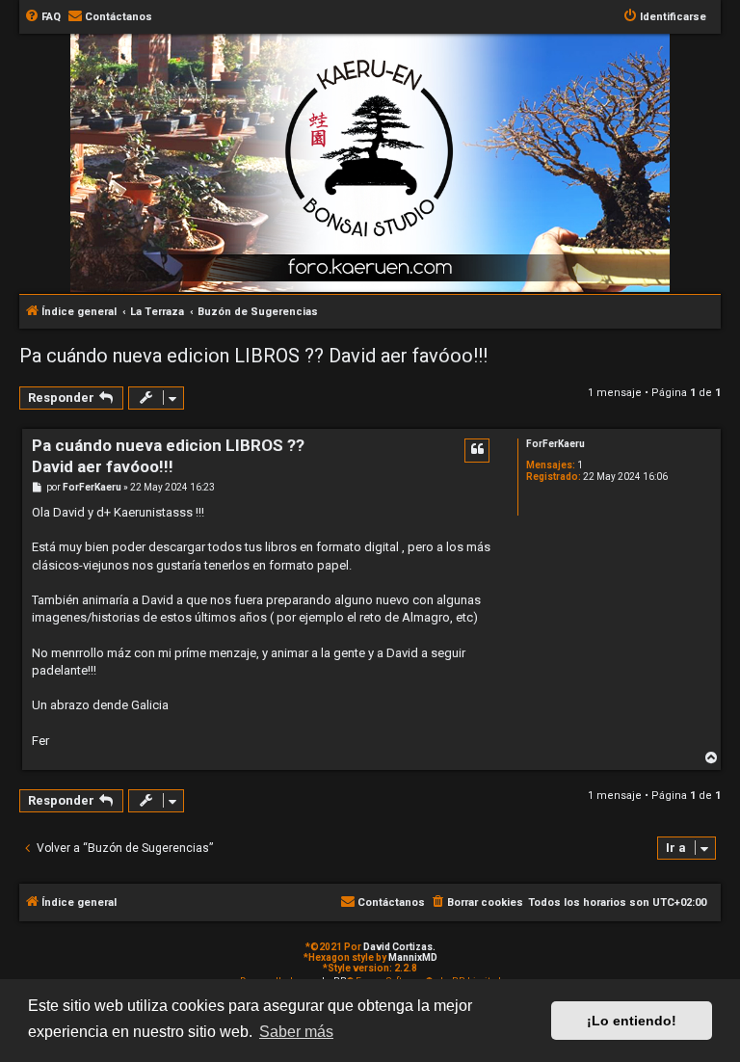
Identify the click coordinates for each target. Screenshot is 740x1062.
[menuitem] (42, 17)
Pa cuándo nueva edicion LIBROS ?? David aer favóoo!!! (253, 355)
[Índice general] (379, 138)
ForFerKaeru (555, 443)
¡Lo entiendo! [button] (631, 1020)
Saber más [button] (296, 1031)
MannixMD (412, 957)
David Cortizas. (399, 947)
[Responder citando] (476, 450)
